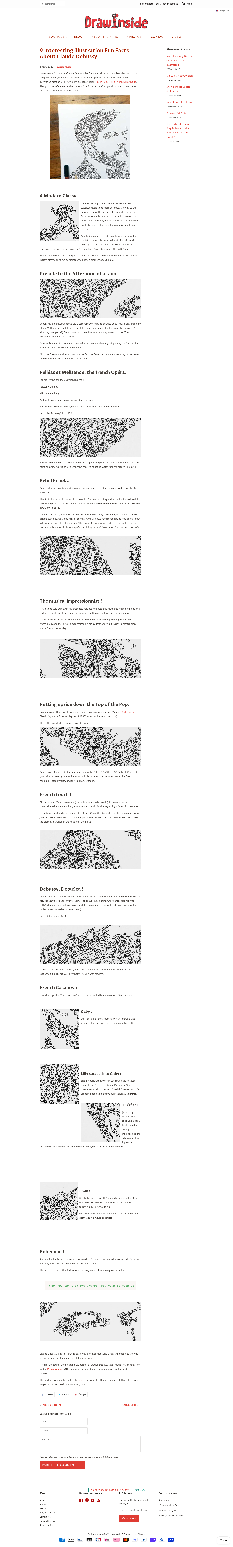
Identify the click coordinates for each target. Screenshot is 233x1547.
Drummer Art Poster (176, 113)
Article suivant (129, 1404)
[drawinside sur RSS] (98, 1500)
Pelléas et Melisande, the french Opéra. (83, 372)
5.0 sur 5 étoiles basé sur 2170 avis (110, 1489)
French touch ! (55, 795)
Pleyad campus (55, 1368)
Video (177, 37)
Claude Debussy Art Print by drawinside (115, 81)
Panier (189, 3)
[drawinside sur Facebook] (81, 1500)
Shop (42, 1500)
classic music (64, 66)
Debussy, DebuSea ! (61, 889)
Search (43, 1508)
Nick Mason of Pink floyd (179, 101)
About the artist (105, 37)
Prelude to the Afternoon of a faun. (79, 274)
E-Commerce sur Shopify (133, 1534)
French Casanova (58, 988)
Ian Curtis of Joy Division (179, 75)
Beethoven (133, 712)
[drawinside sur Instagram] (87, 1500)
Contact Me (45, 1516)
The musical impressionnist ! (71, 601)
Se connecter (147, 3)
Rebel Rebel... (55, 481)
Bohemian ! (52, 1252)
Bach (124, 712)
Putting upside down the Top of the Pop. (84, 704)
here (80, 1380)
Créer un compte (169, 3)
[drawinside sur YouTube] (92, 1500)
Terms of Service (47, 1520)
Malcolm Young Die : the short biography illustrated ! (179, 60)
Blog (78, 37)
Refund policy (46, 1525)
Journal (43, 1504)
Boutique (57, 37)
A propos (134, 37)
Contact (158, 37)
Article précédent (52, 1404)
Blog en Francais (48, 1512)
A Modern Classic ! (60, 196)
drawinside (115, 1534)
